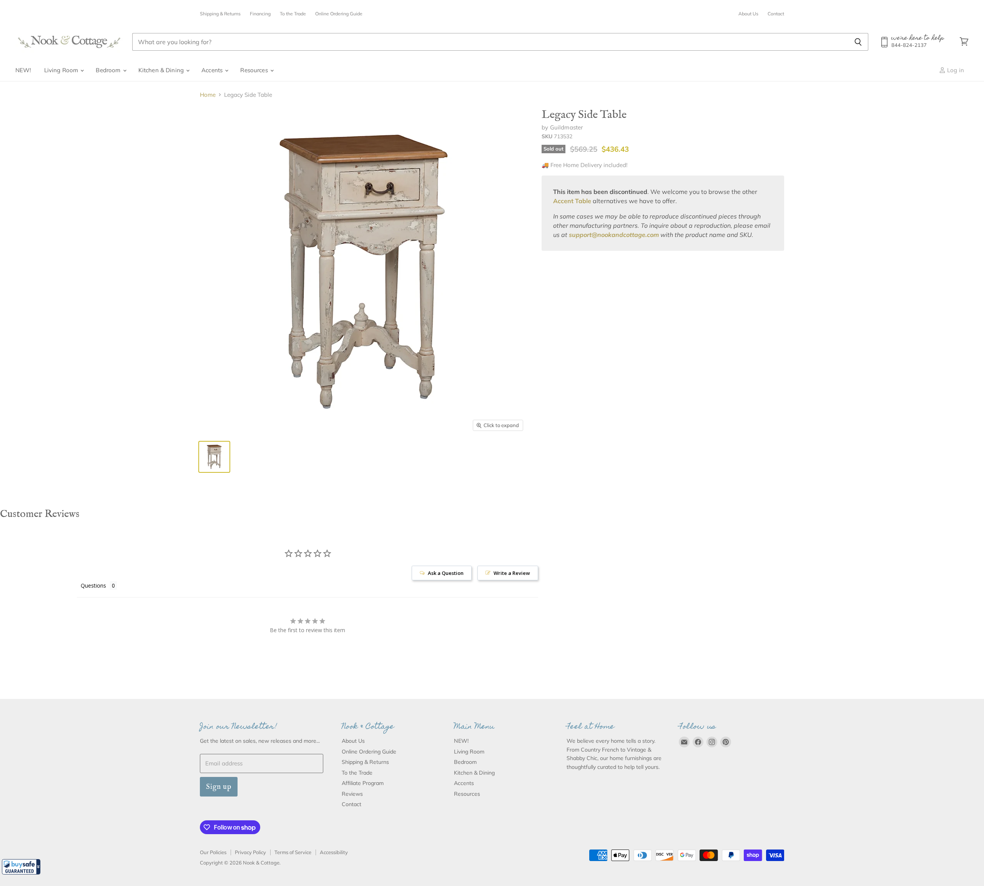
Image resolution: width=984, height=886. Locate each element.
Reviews (352, 793)
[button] (21, 866)
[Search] (858, 42)
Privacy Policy (250, 852)
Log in (955, 70)
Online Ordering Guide (338, 14)
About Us (748, 14)
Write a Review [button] (512, 573)
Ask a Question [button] (446, 573)
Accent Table (572, 201)
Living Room (62, 70)
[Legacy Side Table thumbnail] (214, 457)
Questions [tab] (93, 585)
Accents (212, 70)
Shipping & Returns (220, 14)
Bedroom (109, 70)
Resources (254, 70)
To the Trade (293, 14)
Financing (260, 14)
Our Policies (213, 852)
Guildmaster (566, 127)
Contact (776, 14)
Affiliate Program (363, 783)
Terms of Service (292, 852)
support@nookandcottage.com (614, 234)
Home (208, 94)
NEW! (23, 70)
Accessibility (334, 852)
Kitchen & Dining (162, 70)
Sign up (218, 786)
